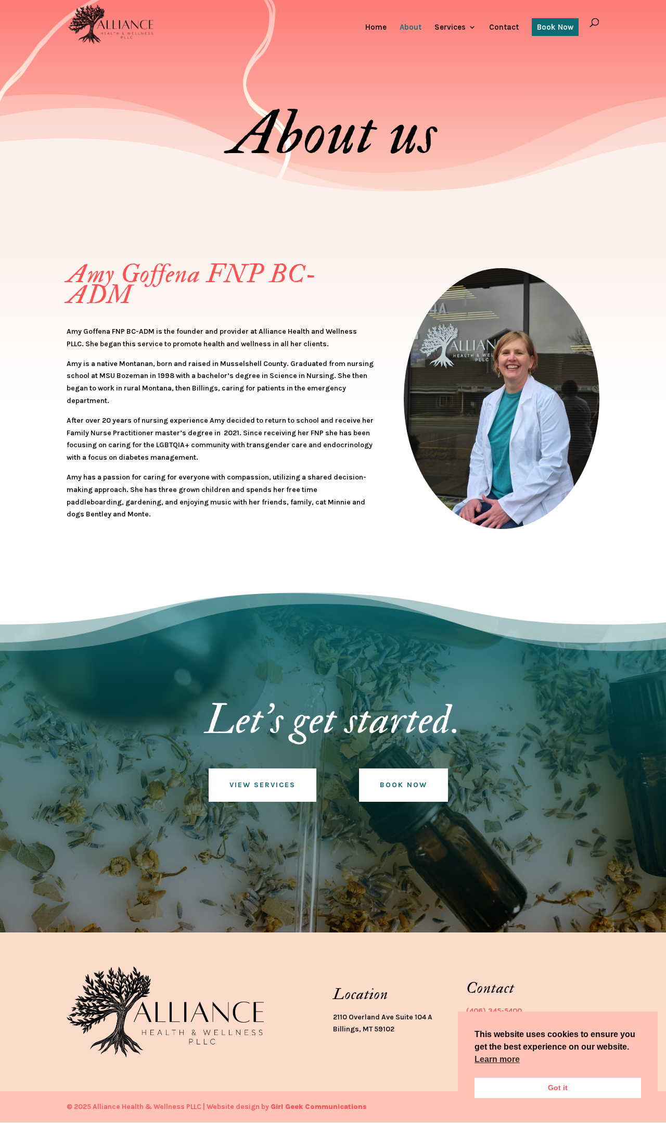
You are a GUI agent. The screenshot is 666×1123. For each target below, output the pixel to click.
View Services (262, 784)
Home (376, 27)
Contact (504, 27)
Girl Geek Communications (319, 1106)
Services (450, 27)
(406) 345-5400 (494, 1010)
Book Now (555, 27)
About (410, 27)
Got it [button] (558, 1087)
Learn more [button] (497, 1059)
